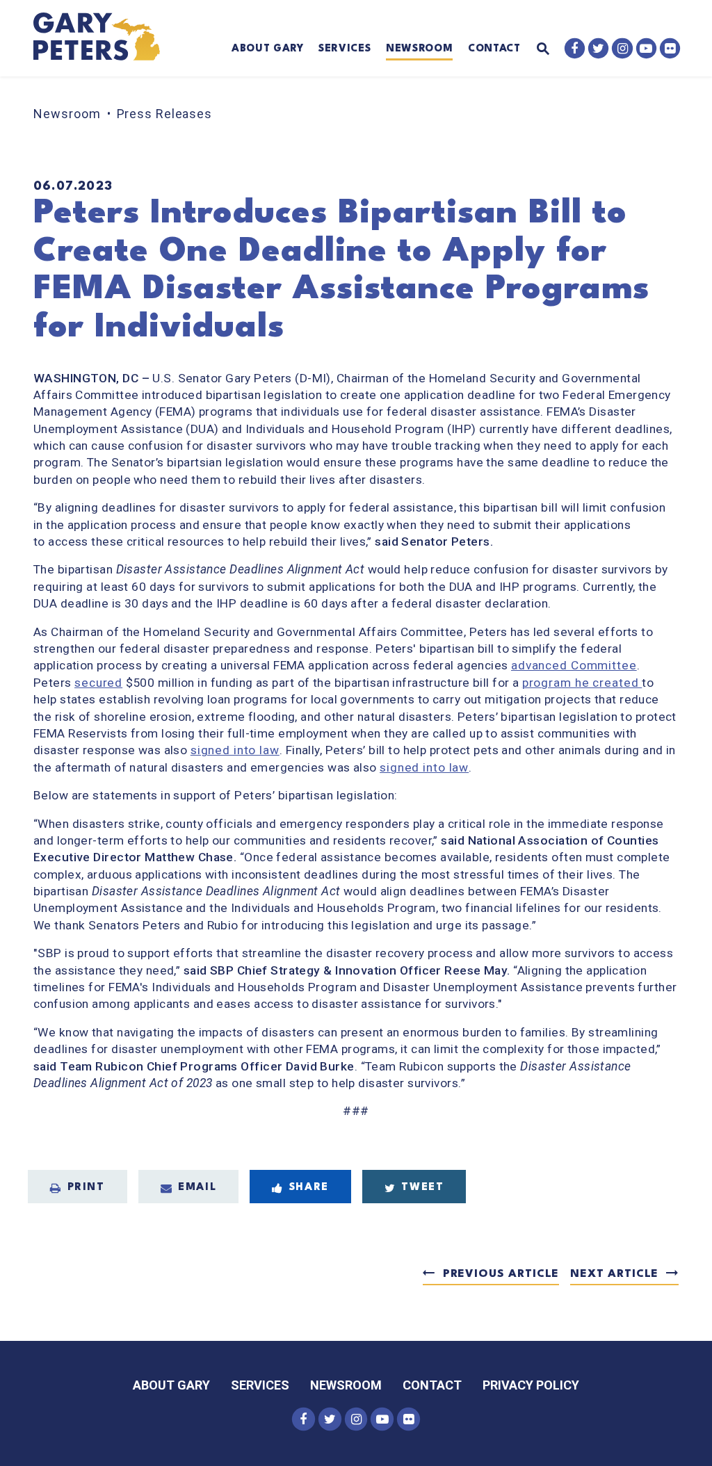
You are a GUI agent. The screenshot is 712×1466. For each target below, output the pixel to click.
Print (86, 1187)
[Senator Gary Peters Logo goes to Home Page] (105, 38)
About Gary (268, 49)
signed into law (235, 750)
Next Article (614, 1274)
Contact (494, 49)
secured (98, 683)
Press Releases (165, 113)
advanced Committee (574, 665)
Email (197, 1187)
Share (309, 1187)
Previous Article (501, 1274)
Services (344, 49)
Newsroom (419, 49)
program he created (582, 683)
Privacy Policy (531, 1385)
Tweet (422, 1187)
